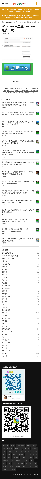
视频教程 (17, 466)
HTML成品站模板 (7, 253)
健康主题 (4, 275)
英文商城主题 (6, 350)
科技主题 (4, 334)
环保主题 (4, 326)
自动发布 (20, 463)
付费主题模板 (6, 267)
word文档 (26, 448)
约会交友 (4, 337)
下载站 (10, 451)
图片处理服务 (6, 296)
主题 (15, 451)
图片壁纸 (4, 294)
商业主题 (4, 283)
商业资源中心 (6, 288)
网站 (9, 463)
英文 (34, 463)
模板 (36, 457)
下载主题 (4, 261)
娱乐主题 (4, 299)
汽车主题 (4, 321)
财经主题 (4, 356)
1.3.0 (5, 72)
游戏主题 (4, 323)
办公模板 (4, 277)
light (4, 91)
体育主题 (4, 272)
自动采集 (28, 463)
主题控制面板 (25, 92)
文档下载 (15, 457)
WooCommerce (31, 445)
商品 (4, 454)
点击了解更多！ (26, 11)
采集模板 (5, 469)
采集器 (35, 466)
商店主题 (4, 291)
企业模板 (4, 269)
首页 (3, 22)
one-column (10, 91)
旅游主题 (4, 315)
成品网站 (20, 454)
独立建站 (17, 460)
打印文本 (28, 454)
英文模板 (5, 466)
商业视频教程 (6, 285)
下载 (4, 451)
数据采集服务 (6, 310)
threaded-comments (31, 91)
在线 (14, 454)
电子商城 (25, 460)
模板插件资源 (6, 318)
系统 (32, 460)
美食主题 (4, 345)
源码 (11, 460)
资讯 (24, 466)
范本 (11, 466)
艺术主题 (4, 348)
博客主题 (4, 280)
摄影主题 (4, 307)
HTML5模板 (20, 445)
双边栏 (32, 92)
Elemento (5, 445)
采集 (29, 466)
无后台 (30, 457)
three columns (11, 92)
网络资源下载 (6, 342)
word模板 (34, 448)
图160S (16, 81)
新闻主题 (4, 313)
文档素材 (23, 457)
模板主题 (5, 460)
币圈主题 (4, 304)
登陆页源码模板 (7, 332)
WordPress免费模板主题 (10, 256)
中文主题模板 (6, 264)
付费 (20, 451)
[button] (37, 3)
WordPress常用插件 (8, 258)
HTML (12, 445)
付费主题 (27, 451)
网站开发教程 (6, 340)
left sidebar (34, 88)
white (18, 92)
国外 (9, 454)
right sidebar (19, 91)
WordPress (18, 448)
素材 (4, 463)
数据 (4, 457)
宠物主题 (4, 302)
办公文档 (34, 451)
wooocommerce (7, 448)
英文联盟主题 (6, 353)
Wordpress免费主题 (11, 22)
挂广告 (35, 454)
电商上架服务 (6, 329)
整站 (9, 457)
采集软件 (12, 469)
